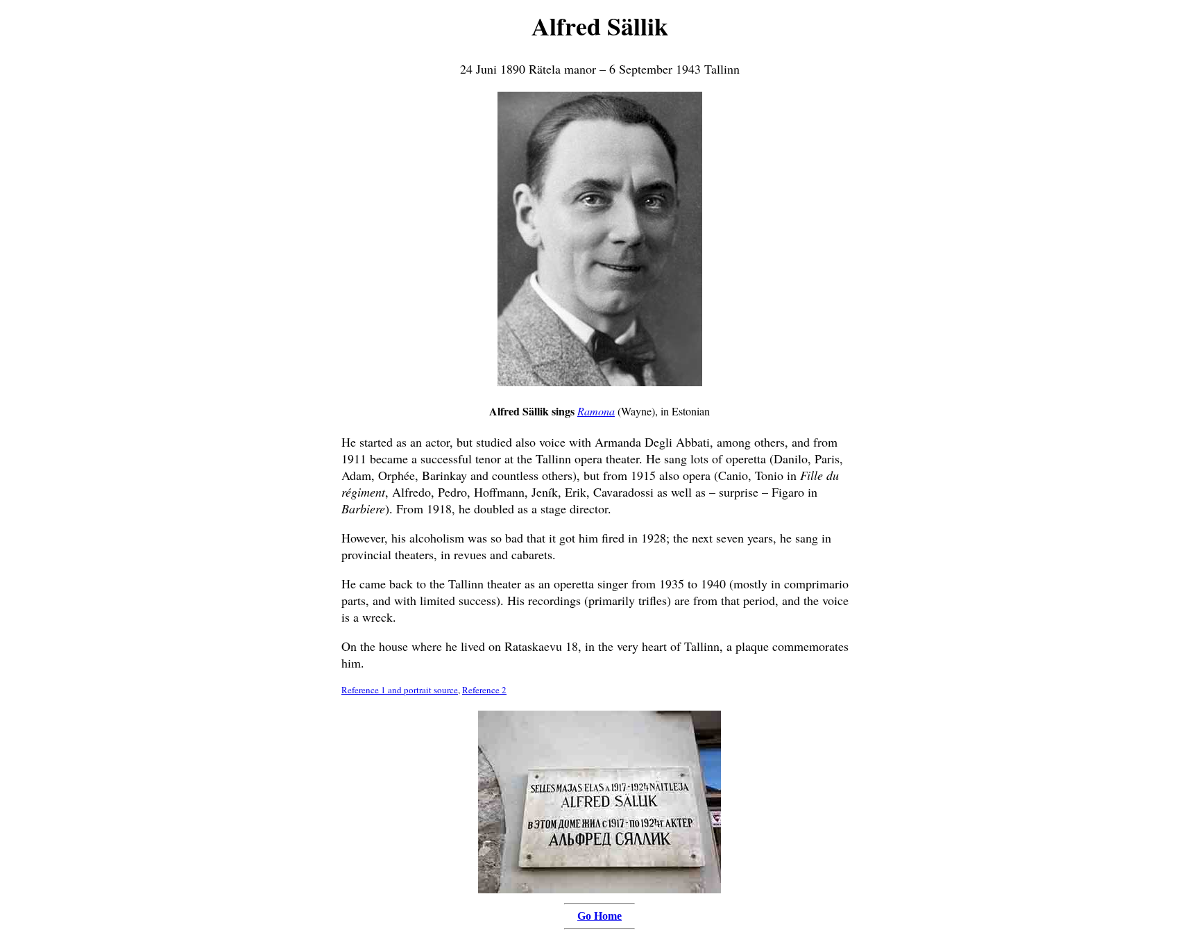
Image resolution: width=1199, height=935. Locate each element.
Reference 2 (484, 690)
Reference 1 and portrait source (399, 690)
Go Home (599, 916)
